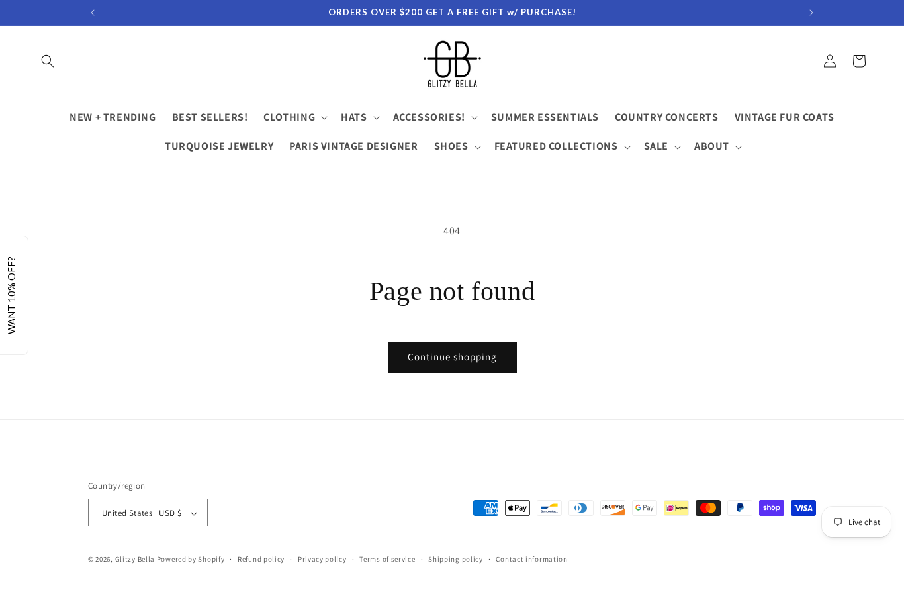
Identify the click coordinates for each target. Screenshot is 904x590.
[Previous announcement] (92, 12)
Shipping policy (455, 559)
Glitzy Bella (135, 559)
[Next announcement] (811, 12)
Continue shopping (452, 356)
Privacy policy (322, 559)
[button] (47, 60)
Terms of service (387, 559)
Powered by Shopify (191, 559)
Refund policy (261, 559)
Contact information (531, 559)
